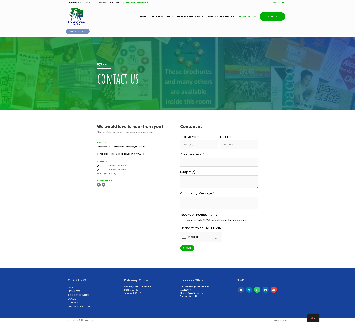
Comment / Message (196, 193)
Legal (284, 320)
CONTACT (73, 302)
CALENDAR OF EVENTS (78, 294)
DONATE (272, 16)
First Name (188, 137)
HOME (143, 16)
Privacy (275, 320)
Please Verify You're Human (200, 228)
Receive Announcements (198, 215)
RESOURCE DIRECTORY (79, 306)
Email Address (190, 154)
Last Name (228, 137)
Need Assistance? (138, 2)
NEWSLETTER (74, 291)
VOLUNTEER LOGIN (77, 31)
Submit (187, 248)
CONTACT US (278, 2)
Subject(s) (187, 172)
